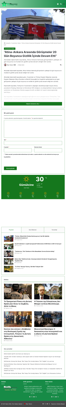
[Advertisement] (33, 212)
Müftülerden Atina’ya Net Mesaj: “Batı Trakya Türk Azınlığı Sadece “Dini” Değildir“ (25, 361)
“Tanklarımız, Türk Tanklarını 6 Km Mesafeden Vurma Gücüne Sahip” (35, 251)
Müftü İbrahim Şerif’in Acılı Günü (12, 354)
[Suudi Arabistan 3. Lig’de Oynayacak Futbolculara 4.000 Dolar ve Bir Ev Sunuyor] (8, 246)
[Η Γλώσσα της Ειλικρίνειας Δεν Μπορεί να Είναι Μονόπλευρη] (48, 291)
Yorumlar (54, 230)
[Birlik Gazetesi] (9, 4)
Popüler (11, 230)
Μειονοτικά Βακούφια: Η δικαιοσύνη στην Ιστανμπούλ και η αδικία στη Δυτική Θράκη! (48, 331)
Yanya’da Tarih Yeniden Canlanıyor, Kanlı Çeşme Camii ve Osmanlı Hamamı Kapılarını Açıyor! (28, 356)
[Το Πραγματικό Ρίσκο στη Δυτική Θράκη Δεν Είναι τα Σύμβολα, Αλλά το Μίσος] (18, 291)
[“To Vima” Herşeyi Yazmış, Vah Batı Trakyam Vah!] (8, 269)
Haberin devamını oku (32, 103)
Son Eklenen (33, 230)
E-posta (6, 147)
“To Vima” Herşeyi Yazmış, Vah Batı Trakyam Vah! (29, 266)
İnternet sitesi (38, 147)
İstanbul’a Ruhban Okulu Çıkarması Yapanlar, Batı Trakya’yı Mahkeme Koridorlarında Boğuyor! (28, 364)
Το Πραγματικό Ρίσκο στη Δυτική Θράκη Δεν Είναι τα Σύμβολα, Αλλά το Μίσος (18, 303)
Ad (5, 139)
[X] (32, 397)
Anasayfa (7, 43)
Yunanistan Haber (16, 43)
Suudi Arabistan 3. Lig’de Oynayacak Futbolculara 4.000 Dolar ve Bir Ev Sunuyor (38, 243)
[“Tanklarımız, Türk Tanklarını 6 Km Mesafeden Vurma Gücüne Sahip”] (8, 254)
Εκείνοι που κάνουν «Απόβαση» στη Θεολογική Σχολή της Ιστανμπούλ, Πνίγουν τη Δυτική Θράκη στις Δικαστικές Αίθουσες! (17, 334)
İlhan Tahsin (10, 65)
